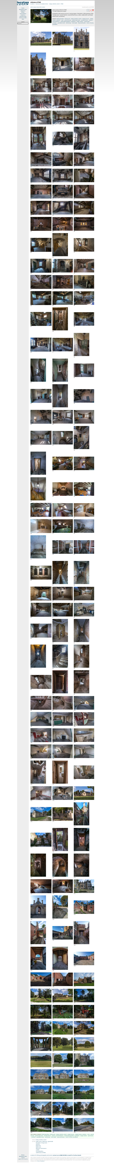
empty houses (85, 18)
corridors (54, 23)
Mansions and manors (41, 1148)
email (69, 1155)
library (22, 12)
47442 (62, 4)
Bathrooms (38, 1147)
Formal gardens (39, 1151)
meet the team (23, 16)
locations (32, 4)
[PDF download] (90, 11)
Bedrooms (38, 1145)
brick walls (74, 23)
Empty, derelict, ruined (41, 1139)
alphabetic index (23, 9)
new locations (23, 13)
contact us (23, 15)
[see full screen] (88, 10)
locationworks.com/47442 (88, 7)
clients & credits (23, 17)
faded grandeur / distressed (63, 18)
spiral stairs (87, 21)
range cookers (79, 21)
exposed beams (82, 23)
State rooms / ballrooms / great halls (44, 1141)
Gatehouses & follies (41, 1152)
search (23, 1157)
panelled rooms (61, 23)
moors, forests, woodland (72, 1137)
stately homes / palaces (80, 1134)
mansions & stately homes (42, 4)
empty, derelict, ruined (54, 4)
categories (22, 10)
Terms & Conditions (40, 1161)
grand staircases (76, 20)
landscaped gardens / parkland (68, 21)
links (23, 19)
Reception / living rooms (41, 1143)
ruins (62, 20)
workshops (68, 23)
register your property (23, 1159)
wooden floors (84, 20)
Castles (37, 1149)
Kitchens (38, 1144)
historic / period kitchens (57, 1135)
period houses (68, 20)
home (23, 8)
